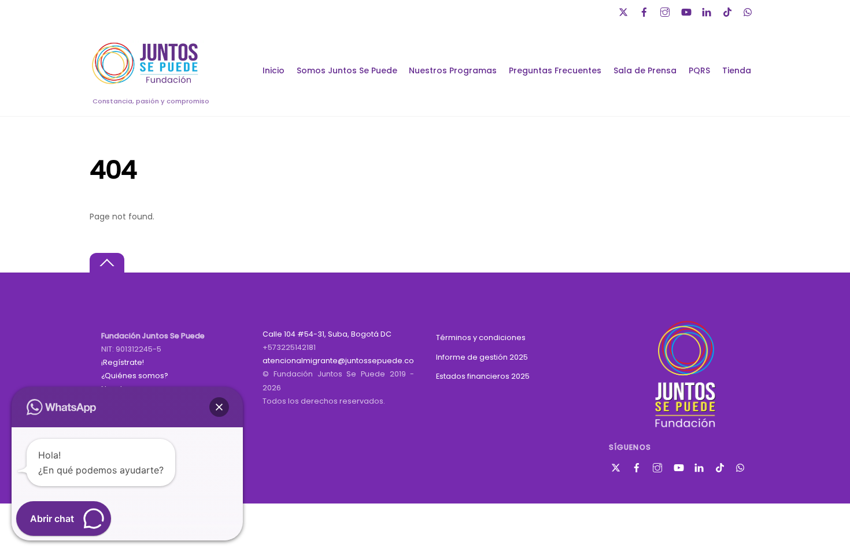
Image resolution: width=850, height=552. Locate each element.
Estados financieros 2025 (483, 376)
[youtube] (687, 11)
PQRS (699, 70)
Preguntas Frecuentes (555, 70)
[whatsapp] (749, 11)
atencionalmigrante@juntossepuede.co (338, 360)
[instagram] (666, 11)
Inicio (273, 70)
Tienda (736, 70)
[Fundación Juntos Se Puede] (147, 82)
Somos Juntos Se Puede (347, 70)
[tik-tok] (728, 11)
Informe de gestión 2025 (482, 357)
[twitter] (624, 11)
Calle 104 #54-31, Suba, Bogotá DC (327, 334)
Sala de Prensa (645, 70)
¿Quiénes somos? (134, 376)
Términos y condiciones (481, 337)
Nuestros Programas (453, 70)
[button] (219, 407)
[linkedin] (708, 11)
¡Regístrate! (122, 362)
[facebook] (645, 11)
